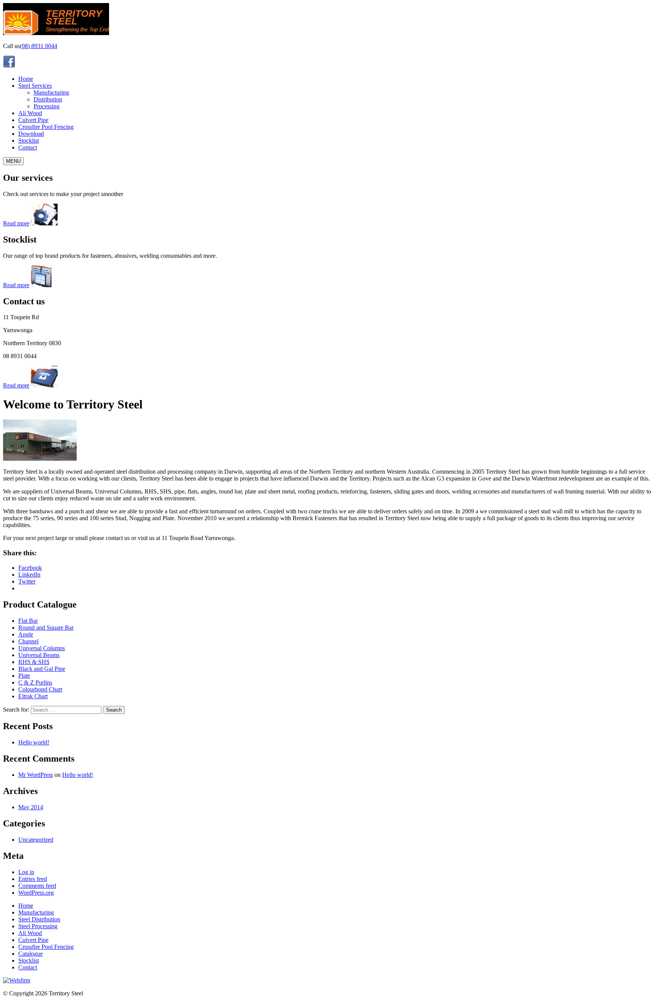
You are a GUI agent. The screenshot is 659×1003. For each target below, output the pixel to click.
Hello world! (33, 742)
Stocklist (28, 140)
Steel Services (35, 85)
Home (25, 79)
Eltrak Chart (33, 696)
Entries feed (32, 879)
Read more (16, 223)
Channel (28, 641)
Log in (26, 872)
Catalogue (30, 953)
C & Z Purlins (35, 682)
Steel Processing (38, 926)
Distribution (48, 99)
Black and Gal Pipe (41, 668)
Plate (24, 675)
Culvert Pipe (33, 120)
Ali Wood (30, 113)
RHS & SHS (34, 662)
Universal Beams (38, 655)
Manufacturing (51, 92)
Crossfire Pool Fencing (46, 127)
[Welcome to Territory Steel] (40, 458)
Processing (46, 106)
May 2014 (30, 807)
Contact (27, 147)
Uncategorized (35, 839)
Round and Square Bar (46, 627)
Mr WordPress (35, 775)
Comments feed (37, 885)
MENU (13, 161)
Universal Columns (41, 648)
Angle (25, 634)
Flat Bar (28, 620)
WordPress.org (36, 892)
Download (31, 133)
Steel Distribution (39, 919)
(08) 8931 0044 (38, 46)
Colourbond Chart (40, 689)
